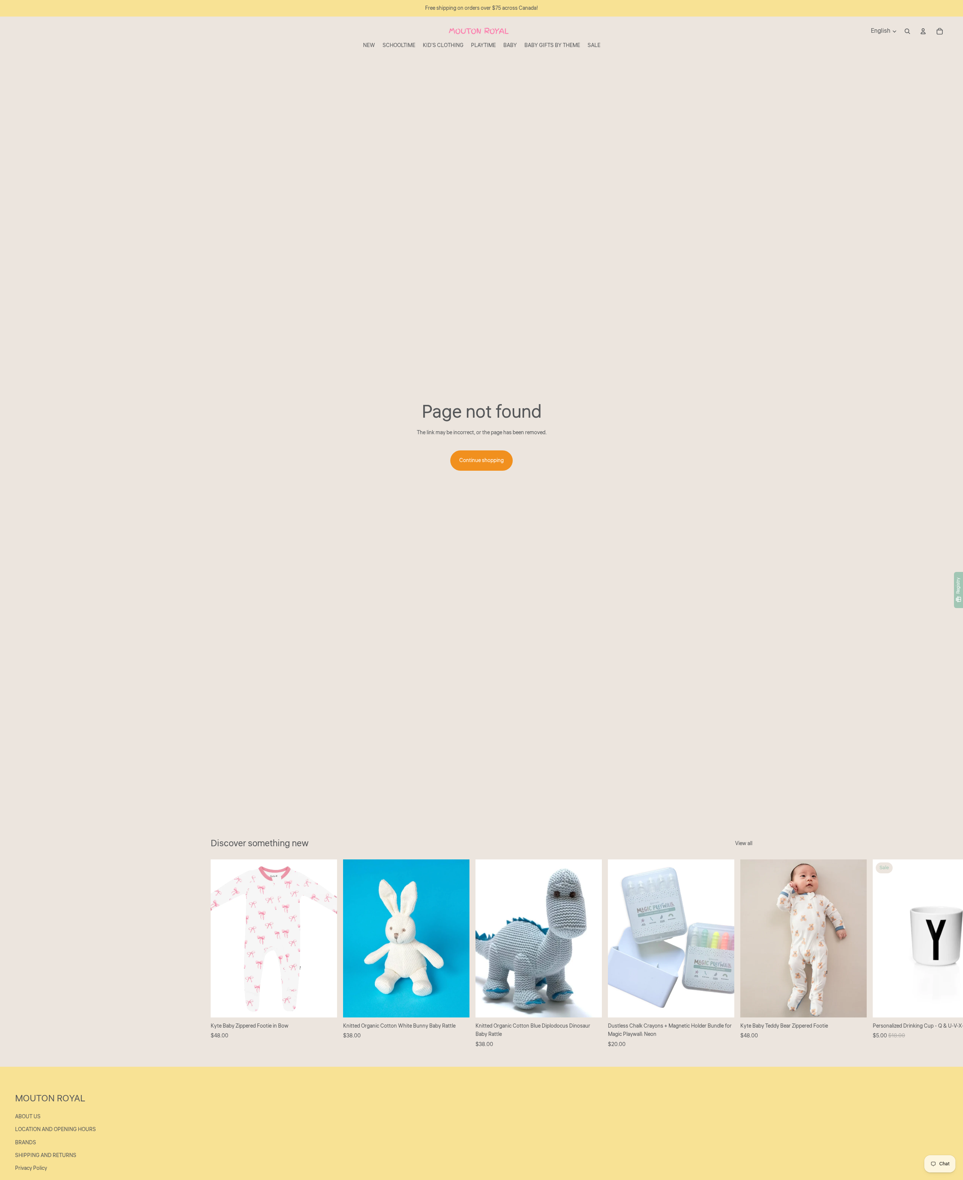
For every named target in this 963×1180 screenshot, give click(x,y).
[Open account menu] (923, 31)
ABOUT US (28, 1117)
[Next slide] (744, 954)
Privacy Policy (31, 1168)
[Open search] (907, 31)
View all (743, 843)
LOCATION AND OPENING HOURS (55, 1129)
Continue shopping (481, 460)
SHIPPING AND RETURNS (45, 1155)
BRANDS (25, 1143)
